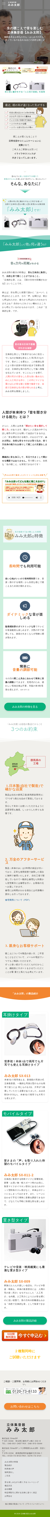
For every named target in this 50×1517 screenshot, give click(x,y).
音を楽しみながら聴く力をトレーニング (22, 1482)
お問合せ (8, 1496)
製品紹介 (8, 1465)
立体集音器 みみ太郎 (28, 1514)
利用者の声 (9, 1469)
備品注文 (8, 1485)
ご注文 (7, 1476)
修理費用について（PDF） (18, 900)
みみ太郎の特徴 (11, 1462)
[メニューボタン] (3, 3)
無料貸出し (9, 1472)
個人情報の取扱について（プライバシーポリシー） (25, 1504)
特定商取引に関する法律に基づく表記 (21, 1492)
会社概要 (8, 1489)
